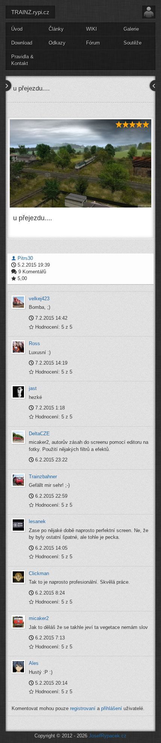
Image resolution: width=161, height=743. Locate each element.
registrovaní (82, 708)
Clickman (39, 573)
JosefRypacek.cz (108, 736)
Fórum (93, 43)
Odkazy (57, 43)
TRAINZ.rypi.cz (30, 12)
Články (56, 29)
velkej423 (39, 298)
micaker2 (39, 618)
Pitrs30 (24, 258)
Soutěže (133, 43)
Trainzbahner (43, 476)
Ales (34, 663)
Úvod (16, 29)
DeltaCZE (39, 433)
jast (33, 388)
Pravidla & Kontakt (22, 60)
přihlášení (111, 708)
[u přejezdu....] (80, 163)
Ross (34, 343)
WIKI (91, 29)
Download (21, 43)
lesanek (37, 521)
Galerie (131, 29)
